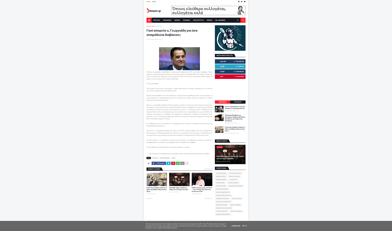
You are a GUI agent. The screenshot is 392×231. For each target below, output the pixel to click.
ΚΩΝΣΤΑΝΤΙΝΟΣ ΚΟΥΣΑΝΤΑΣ (224, 208)
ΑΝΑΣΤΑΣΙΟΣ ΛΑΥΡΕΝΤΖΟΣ (223, 202)
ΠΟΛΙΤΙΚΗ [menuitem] (156, 20)
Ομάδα (154, 1)
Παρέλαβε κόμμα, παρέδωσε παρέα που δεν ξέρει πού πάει (178, 189)
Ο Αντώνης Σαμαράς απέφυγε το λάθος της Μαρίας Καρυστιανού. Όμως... (156, 189)
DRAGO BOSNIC (220, 183)
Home (148, 1)
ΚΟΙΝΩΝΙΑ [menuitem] (186, 20)
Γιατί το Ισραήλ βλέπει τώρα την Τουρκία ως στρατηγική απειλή (235, 107)
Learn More (236, 226)
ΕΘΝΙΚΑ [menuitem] (209, 20)
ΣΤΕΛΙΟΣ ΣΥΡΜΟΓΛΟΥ (235, 173)
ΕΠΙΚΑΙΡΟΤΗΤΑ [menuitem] (198, 20)
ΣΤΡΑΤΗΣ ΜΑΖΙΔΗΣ (165, 158)
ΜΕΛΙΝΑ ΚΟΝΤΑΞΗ (221, 176)
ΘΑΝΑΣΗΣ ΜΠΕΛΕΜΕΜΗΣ (223, 214)
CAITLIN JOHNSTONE (221, 211)
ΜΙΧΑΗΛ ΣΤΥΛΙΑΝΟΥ (234, 176)
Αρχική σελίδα (150, 26)
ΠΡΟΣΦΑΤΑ (238, 102)
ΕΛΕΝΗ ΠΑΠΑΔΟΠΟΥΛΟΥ (223, 192)
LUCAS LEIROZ (233, 179)
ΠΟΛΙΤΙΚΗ (159, 26)
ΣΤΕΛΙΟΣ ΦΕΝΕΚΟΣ (233, 183)
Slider (173, 158)
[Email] (182, 163)
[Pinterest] (173, 163)
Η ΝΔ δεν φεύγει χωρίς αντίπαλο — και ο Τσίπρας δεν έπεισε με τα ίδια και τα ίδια (202, 189)
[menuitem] (149, 20)
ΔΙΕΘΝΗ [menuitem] (177, 20)
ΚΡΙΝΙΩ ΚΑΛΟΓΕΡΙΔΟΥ (222, 189)
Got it (244, 226)
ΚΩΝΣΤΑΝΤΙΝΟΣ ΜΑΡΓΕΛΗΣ (223, 195)
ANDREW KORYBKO (221, 179)
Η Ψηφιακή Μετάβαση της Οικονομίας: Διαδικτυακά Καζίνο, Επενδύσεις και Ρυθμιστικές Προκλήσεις (235, 118)
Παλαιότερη (207, 198)
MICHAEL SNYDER (221, 186)
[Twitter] (169, 163)
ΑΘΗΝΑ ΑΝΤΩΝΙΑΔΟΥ (236, 211)
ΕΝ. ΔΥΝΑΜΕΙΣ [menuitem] (220, 20)
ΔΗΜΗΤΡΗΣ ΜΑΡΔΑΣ (221, 205)
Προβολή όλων (208, 169)
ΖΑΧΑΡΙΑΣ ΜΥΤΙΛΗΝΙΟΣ (222, 198)
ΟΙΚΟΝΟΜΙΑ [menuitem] (167, 20)
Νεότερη (150, 198)
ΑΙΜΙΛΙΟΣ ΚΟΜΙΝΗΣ (235, 205)
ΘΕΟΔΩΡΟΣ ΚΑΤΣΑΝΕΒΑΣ (236, 186)
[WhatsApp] (178, 163)
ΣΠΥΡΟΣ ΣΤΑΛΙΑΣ (236, 198)
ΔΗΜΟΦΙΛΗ (222, 102)
